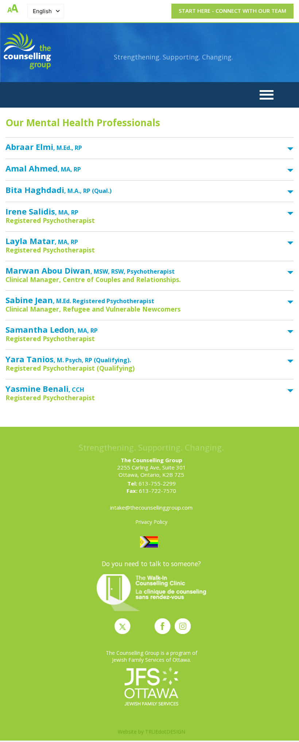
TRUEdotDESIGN (165, 731)
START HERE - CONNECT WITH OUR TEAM (232, 10)
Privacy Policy (151, 521)
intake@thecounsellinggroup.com (151, 507)
